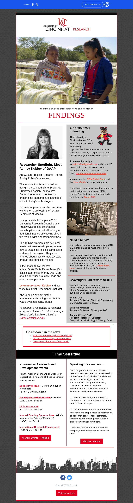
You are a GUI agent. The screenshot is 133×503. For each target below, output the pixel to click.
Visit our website (66, 493)
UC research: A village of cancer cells (52, 338)
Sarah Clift (90, 197)
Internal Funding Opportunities (36, 415)
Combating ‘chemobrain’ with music (51, 341)
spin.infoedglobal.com (84, 164)
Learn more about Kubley (35, 285)
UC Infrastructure (28, 406)
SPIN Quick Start (96, 179)
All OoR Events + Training (35, 437)
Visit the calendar (92, 441)
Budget (23, 385)
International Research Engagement (39, 427)
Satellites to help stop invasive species (52, 335)
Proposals (33, 385)
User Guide (80, 182)
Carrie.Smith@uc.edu (31, 318)
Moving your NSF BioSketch (35, 397)
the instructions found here (91, 173)
